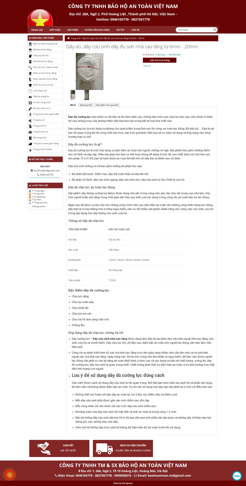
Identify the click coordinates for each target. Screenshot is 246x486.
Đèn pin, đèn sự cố (41, 108)
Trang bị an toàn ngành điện (46, 114)
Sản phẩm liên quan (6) (107, 105)
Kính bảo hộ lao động (43, 61)
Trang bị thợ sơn (40, 131)
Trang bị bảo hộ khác (43, 149)
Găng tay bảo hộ (40, 55)
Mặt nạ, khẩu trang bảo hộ (45, 43)
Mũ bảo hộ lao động (42, 49)
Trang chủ (37, 29)
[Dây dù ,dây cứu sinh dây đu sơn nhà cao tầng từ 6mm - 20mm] (89, 71)
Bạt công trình (39, 137)
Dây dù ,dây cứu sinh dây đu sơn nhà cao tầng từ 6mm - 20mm (113, 38)
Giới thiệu (55, 29)
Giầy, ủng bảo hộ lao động (45, 78)
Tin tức (120, 29)
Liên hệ (135, 29)
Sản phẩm (72, 29)
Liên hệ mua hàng (160, 60)
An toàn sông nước (42, 102)
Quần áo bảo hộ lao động (44, 73)
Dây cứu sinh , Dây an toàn (45, 67)
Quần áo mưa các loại (43, 84)
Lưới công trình (40, 90)
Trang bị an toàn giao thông (46, 143)
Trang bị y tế (39, 119)
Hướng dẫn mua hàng (97, 29)
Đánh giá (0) (86, 105)
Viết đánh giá (175, 54)
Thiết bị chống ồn (41, 96)
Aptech (129, 483)
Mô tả (73, 105)
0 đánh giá (160, 54)
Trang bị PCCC (40, 125)
